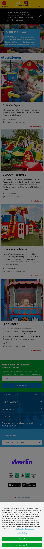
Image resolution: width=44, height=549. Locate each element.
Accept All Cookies (22, 545)
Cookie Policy (20, 529)
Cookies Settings (22, 533)
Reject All (22, 539)
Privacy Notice (29, 529)
